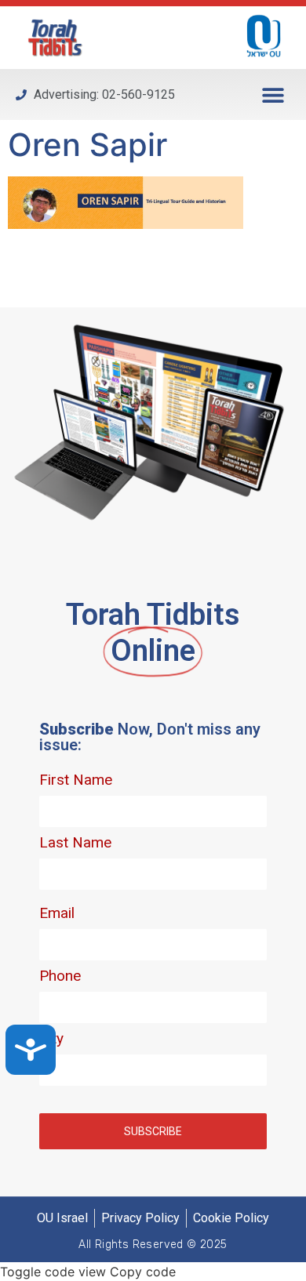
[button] (272, 94)
